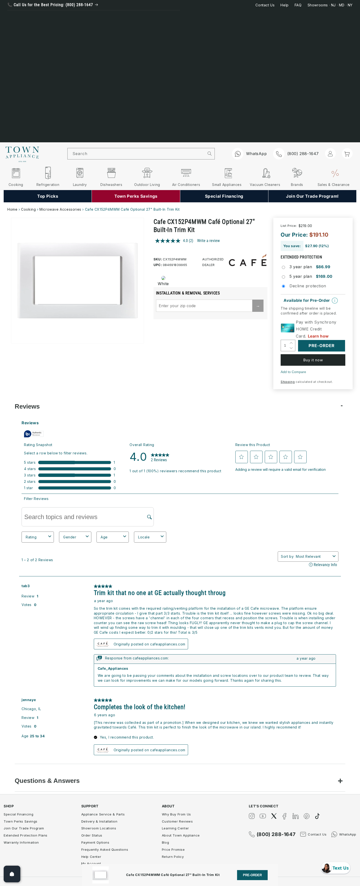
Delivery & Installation (99, 821)
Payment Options (95, 842)
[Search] (209, 153)
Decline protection (307, 285)
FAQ (298, 5)
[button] (347, 153)
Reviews (27, 406)
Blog (165, 842)
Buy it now (313, 360)
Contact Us (265, 5)
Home (12, 209)
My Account (91, 863)
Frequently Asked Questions (104, 849)
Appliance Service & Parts (103, 814)
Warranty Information (21, 842)
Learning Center (175, 828)
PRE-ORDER (252, 875)
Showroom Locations (98, 828)
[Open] (12, 874)
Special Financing (18, 814)
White (163, 283)
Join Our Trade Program (24, 828)
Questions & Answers (47, 780)
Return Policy (173, 857)
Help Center (91, 857)
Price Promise (173, 849)
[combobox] (136, 153)
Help (284, 5)
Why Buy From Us (176, 814)
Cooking (28, 209)
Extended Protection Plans (26, 835)
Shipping (288, 382)
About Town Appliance (181, 835)
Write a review (208, 240)
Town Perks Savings (20, 821)
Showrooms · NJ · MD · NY (330, 5)
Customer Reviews (177, 821)
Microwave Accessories (60, 209)
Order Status (91, 835)
